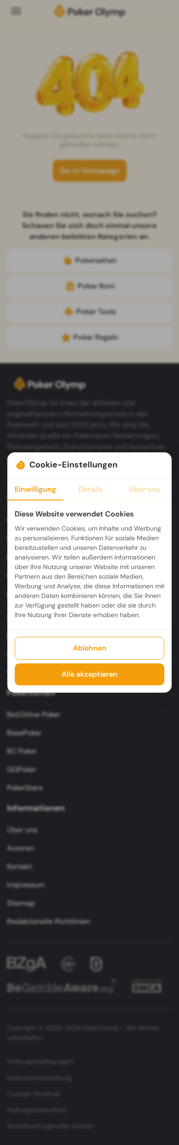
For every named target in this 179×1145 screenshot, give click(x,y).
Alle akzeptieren (89, 674)
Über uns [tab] (144, 489)
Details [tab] (90, 489)
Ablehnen (89, 648)
